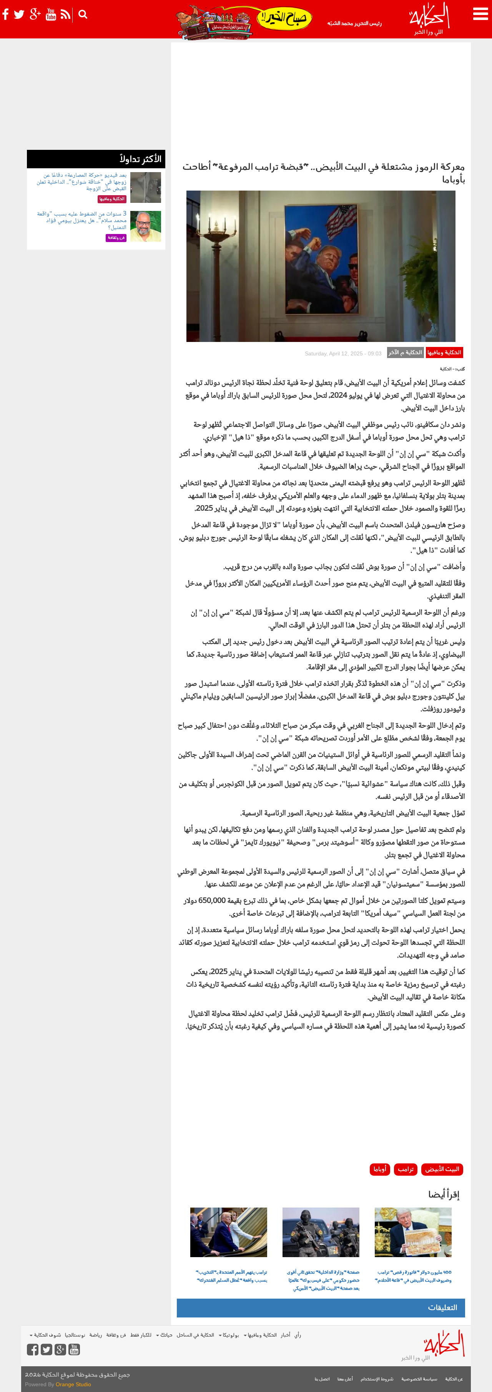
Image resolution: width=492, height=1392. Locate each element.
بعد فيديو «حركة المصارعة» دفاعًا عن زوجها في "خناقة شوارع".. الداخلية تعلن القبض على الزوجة (81, 182)
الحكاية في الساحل (195, 1335)
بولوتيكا (230, 1335)
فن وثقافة (116, 1335)
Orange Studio (73, 1384)
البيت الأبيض (442, 1169)
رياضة (95, 1335)
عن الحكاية (454, 1379)
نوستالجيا (75, 1335)
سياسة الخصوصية (419, 1379)
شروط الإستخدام (377, 1379)
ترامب (406, 1169)
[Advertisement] (321, 100)
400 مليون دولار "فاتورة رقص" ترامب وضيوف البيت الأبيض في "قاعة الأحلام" (413, 1276)
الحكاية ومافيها (444, 353)
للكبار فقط (140, 1335)
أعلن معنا (345, 1379)
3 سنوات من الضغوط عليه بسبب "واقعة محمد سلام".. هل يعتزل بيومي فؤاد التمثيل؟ (81, 221)
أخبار (285, 1335)
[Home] (429, 19)
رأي (297, 1335)
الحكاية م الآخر (405, 353)
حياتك (166, 1335)
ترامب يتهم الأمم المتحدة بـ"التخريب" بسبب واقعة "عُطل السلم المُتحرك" (231, 1276)
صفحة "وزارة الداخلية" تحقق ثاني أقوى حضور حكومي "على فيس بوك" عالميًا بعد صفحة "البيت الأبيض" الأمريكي (323, 1280)
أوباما (380, 1169)
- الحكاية (447, 369)
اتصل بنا (322, 1379)
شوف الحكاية (47, 1335)
